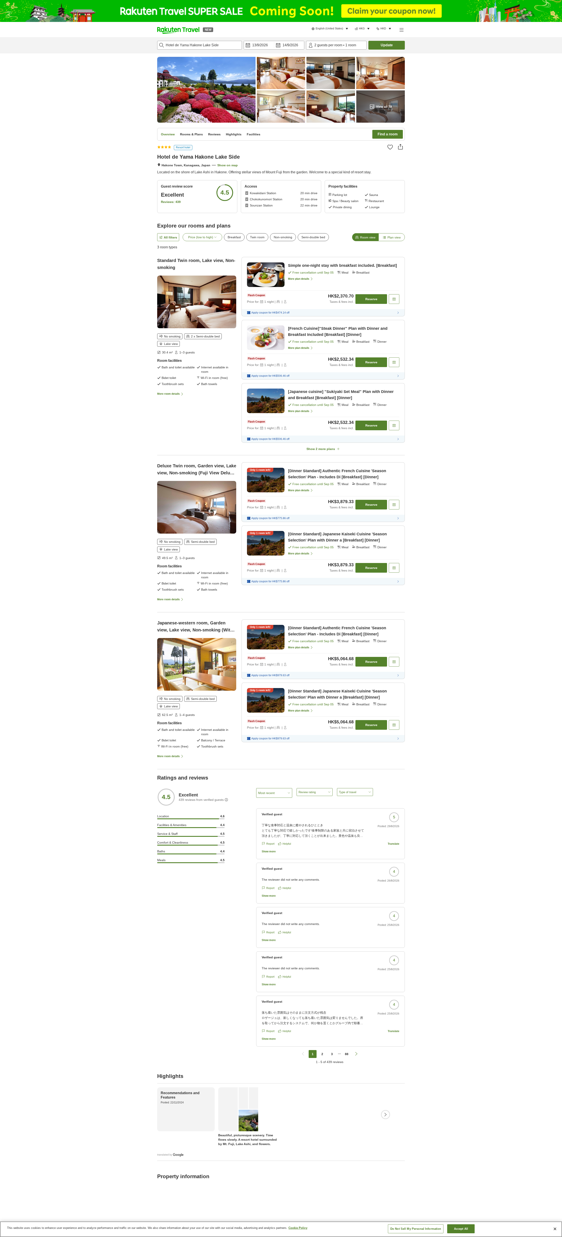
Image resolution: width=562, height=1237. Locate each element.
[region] (281, 1229)
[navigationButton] (303, 1054)
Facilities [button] (253, 134)
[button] (178, 29)
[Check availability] (394, 299)
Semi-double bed (313, 237)
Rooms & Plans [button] (191, 134)
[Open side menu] (401, 29)
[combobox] (199, 45)
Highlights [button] (233, 134)
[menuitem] (330, 28)
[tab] (365, 237)
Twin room (257, 237)
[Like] (390, 147)
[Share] (400, 146)
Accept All (461, 1228)
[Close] (555, 1229)
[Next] (385, 1115)
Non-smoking (283, 237)
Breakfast (234, 237)
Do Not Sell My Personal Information (415, 1228)
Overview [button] (168, 134)
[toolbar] (274, 45)
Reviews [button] (214, 134)
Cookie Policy (297, 1228)
